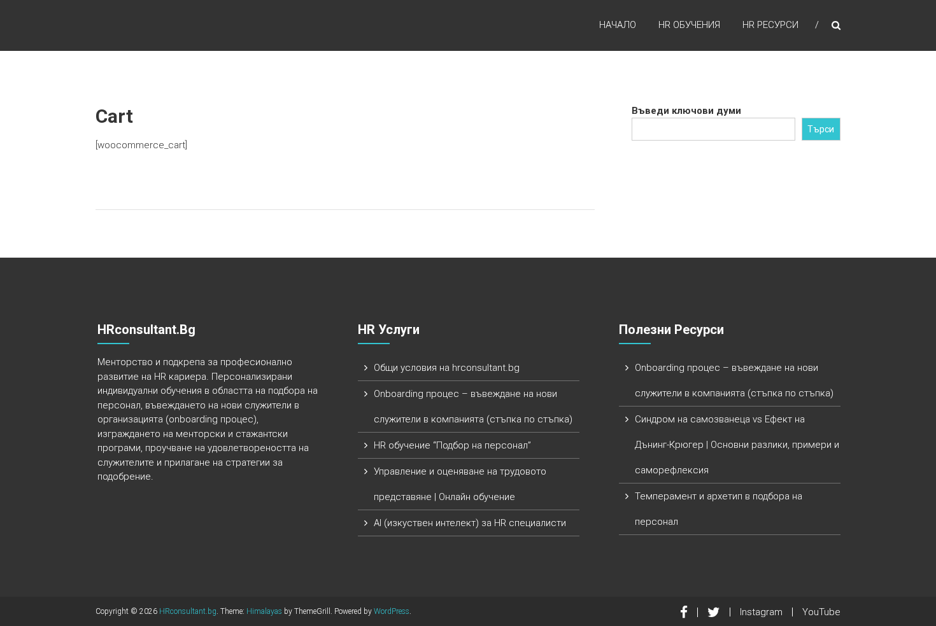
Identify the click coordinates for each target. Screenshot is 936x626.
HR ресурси (770, 25)
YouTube (821, 612)
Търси (820, 129)
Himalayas (264, 611)
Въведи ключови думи (686, 110)
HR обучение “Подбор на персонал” (452, 445)
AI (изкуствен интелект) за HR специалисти (470, 523)
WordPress (391, 611)
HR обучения (689, 25)
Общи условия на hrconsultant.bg (447, 367)
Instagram (761, 612)
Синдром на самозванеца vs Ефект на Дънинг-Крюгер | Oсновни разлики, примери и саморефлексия (737, 445)
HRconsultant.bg (187, 611)
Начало (617, 25)
